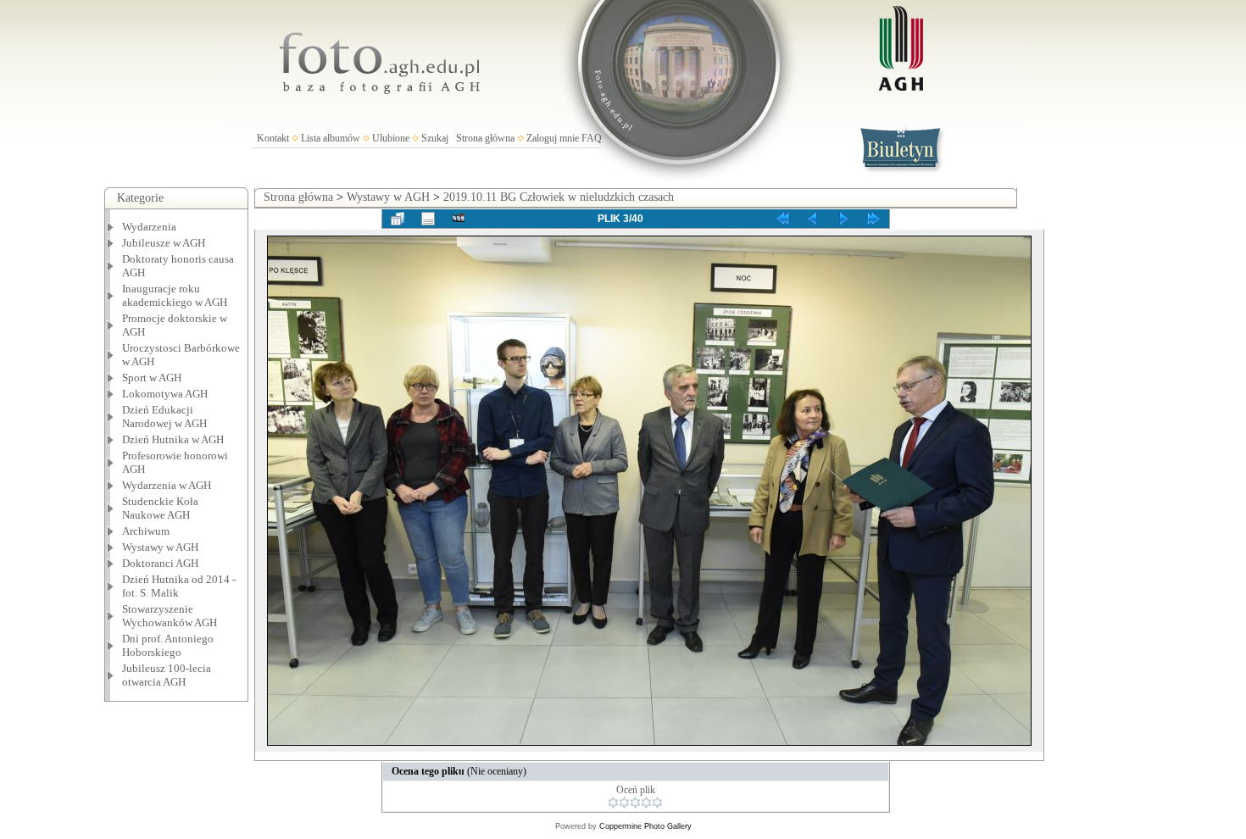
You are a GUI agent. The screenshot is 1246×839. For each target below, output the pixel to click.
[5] (657, 802)
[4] (646, 802)
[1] (613, 802)
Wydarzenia (149, 226)
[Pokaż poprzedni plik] (813, 218)
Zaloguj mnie (552, 138)
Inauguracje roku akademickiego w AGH (174, 295)
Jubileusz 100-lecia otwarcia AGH (166, 675)
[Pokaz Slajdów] (458, 218)
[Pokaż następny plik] (843, 218)
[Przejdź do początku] (782, 218)
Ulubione (390, 138)
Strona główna (485, 138)
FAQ (591, 138)
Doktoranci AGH (160, 563)
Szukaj (434, 138)
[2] (624, 802)
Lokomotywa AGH (165, 393)
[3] (635, 802)
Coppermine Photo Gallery (645, 826)
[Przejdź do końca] (874, 218)
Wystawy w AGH (160, 547)
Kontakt (273, 138)
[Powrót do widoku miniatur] (397, 218)
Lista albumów (330, 138)
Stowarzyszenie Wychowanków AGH (169, 616)
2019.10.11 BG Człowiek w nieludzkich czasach (558, 197)
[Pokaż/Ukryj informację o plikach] (428, 218)
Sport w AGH (151, 377)
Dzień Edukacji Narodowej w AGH (164, 416)
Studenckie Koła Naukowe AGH (160, 508)
